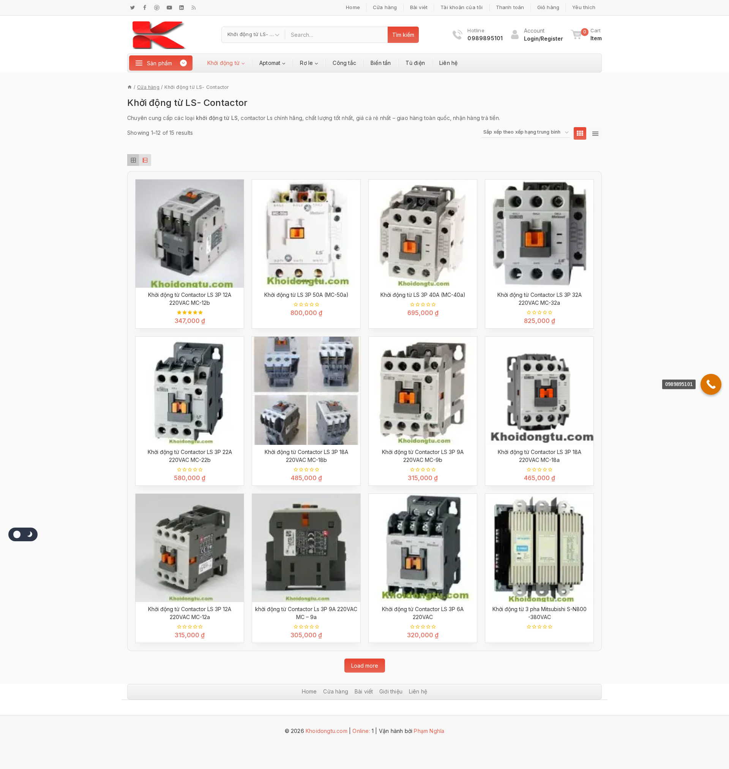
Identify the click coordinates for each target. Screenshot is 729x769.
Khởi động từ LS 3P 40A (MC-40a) (422, 295)
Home (353, 7)
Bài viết (364, 691)
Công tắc (344, 63)
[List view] (145, 160)
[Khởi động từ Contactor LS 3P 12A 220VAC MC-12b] (190, 234)
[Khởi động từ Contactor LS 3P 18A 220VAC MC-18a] (539, 391)
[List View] (595, 133)
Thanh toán (510, 7)
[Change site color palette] (23, 534)
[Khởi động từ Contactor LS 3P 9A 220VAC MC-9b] (423, 391)
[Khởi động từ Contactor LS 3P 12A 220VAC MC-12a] (190, 548)
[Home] (129, 87)
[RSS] (193, 7)
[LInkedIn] (181, 7)
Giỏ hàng (548, 7)
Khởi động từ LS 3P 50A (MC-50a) (306, 295)
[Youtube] (169, 7)
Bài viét (419, 7)
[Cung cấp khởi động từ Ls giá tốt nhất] (159, 34)
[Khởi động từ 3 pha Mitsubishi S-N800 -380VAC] (539, 548)
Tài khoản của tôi (461, 7)
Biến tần (381, 63)
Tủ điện (415, 63)
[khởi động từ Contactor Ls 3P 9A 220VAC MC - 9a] (306, 548)
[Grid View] (580, 133)
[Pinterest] (156, 7)
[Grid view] (133, 160)
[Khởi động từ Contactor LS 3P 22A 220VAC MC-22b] (190, 391)
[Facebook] (144, 7)
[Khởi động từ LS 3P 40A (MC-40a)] (423, 234)
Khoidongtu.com (326, 731)
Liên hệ (448, 63)
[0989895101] (711, 384)
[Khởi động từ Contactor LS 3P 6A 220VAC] (423, 548)
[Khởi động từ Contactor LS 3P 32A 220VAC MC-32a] (539, 234)
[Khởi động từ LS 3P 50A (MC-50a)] (306, 234)
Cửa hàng (385, 7)
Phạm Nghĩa (429, 731)
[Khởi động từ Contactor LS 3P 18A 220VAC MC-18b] (306, 391)
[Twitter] (132, 7)
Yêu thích (583, 7)
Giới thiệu (390, 691)
